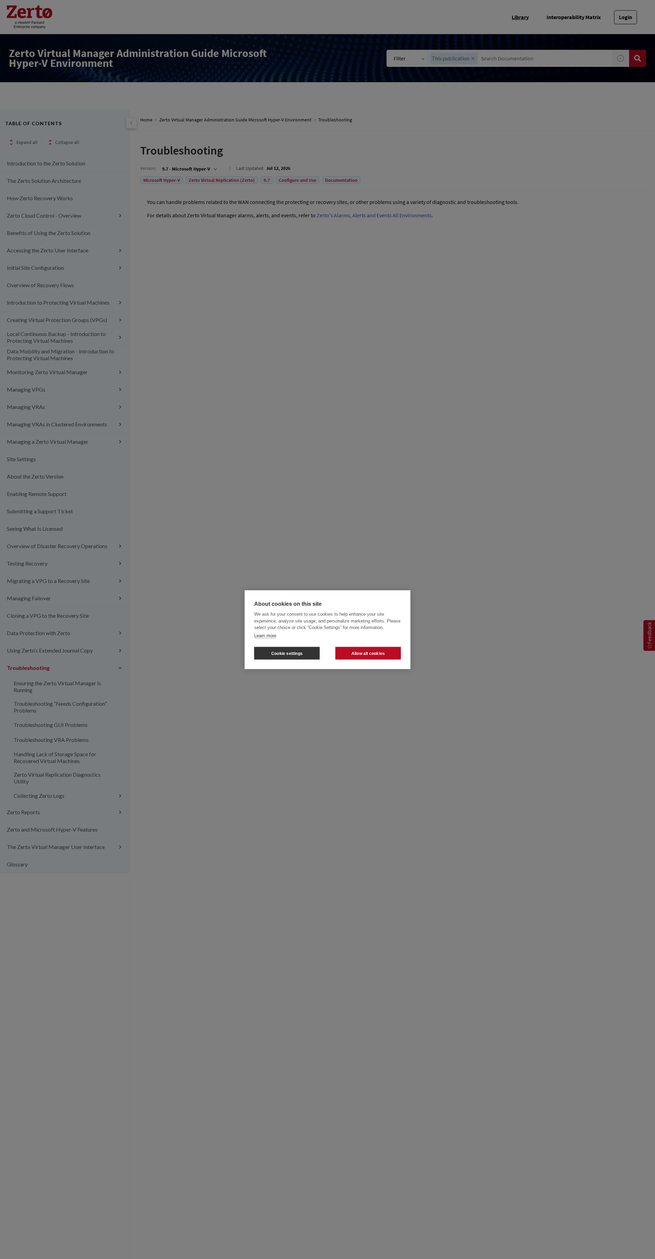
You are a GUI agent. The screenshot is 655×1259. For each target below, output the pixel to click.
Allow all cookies (368, 653)
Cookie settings (287, 653)
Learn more (265, 635)
